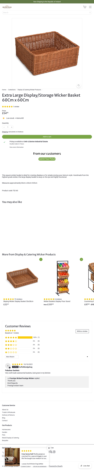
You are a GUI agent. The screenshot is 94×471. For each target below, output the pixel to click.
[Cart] (85, 7)
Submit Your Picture (47, 159)
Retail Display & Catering (10, 438)
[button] (7, 107)
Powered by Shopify (56, 466)
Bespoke (5, 440)
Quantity (5, 123)
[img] (17, 364)
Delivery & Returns (8, 415)
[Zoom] (78, 85)
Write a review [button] (82, 331)
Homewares (6, 429)
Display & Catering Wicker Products (29, 90)
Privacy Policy (25, 466)
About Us (5, 410)
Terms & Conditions (39, 466)
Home (4, 90)
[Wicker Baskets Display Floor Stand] (63, 283)
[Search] (90, 13)
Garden (4, 432)
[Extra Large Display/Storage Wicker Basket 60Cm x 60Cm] (17, 227)
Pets (3, 435)
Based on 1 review (12, 333)
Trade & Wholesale (8, 412)
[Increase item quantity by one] (12, 127)
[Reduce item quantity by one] (4, 127)
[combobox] (47, 13)
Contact (4, 420)
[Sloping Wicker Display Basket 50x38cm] (22, 283)
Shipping (5, 132)
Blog (3, 418)
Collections (12, 90)
